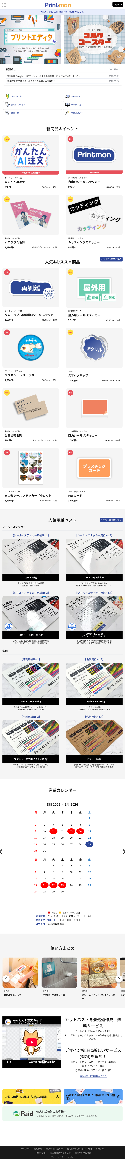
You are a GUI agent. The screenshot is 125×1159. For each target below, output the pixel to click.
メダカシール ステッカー (21, 375)
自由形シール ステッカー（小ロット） (29, 495)
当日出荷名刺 (13, 435)
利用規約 (38, 1148)
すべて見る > (114, 69)
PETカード (75, 495)
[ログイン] (118, 5)
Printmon (25, 1148)
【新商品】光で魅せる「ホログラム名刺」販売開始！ (30, 81)
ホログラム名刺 (15, 242)
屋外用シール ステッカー (84, 315)
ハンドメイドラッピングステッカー (59, 996)
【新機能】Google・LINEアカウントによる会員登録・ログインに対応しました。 (43, 76)
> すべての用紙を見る (111, 519)
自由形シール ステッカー (84, 182)
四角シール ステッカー (83, 435)
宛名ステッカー (89, 995)
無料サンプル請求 (83, 1152)
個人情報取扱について (60, 1152)
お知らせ (100, 1148)
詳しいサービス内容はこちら (93, 1076)
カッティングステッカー (84, 242)
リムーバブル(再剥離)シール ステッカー (30, 315)
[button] (119, 978)
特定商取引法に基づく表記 (79, 1148)
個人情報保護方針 (54, 1148)
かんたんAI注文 (15, 182)
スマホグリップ (78, 375)
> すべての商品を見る (111, 259)
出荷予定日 (41, 1152)
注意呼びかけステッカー (16, 995)
